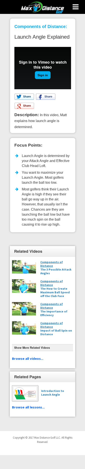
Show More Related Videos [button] (32, 348)
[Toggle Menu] (75, 7)
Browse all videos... (27, 358)
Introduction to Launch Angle (52, 392)
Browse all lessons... (28, 407)
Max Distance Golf (42, 7)
